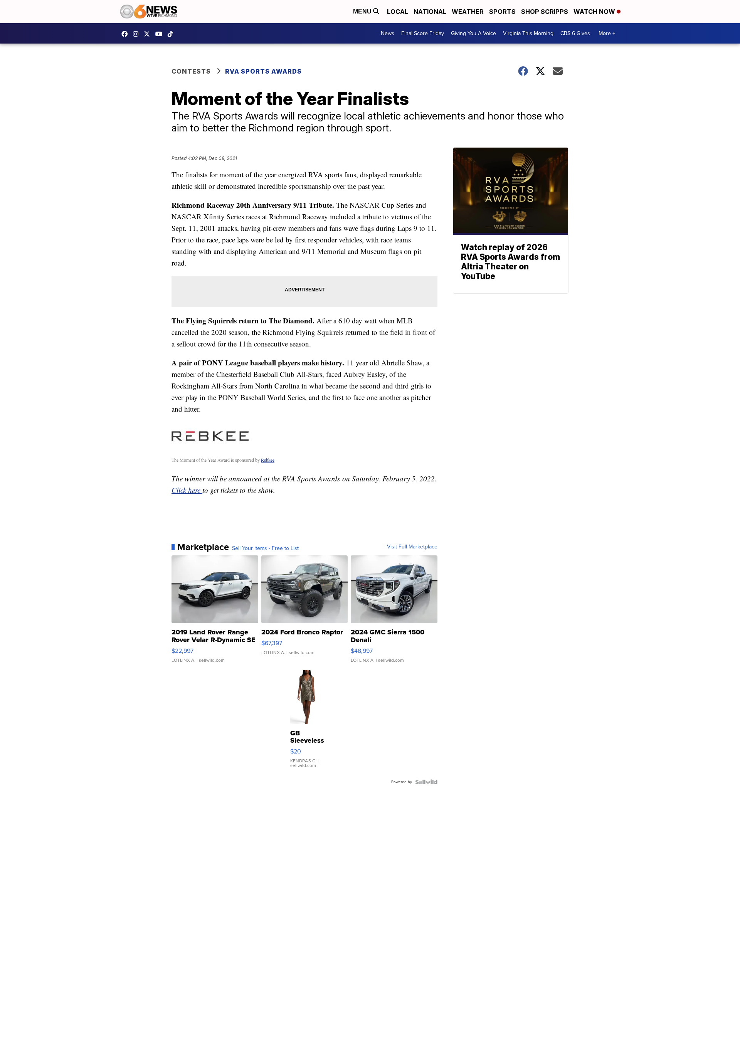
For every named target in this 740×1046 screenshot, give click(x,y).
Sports (502, 11)
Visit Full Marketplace (412, 547)
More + (607, 33)
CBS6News (126, 34)
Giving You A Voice (473, 33)
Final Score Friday (422, 33)
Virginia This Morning (528, 33)
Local (397, 11)
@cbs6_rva (172, 34)
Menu (363, 11)
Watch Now (595, 11)
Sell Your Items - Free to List (265, 548)
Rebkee (267, 460)
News (387, 33)
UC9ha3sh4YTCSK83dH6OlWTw (160, 34)
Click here (187, 490)
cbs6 (137, 34)
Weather (468, 11)
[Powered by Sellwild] (426, 782)
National (430, 11)
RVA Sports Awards (263, 71)
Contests (191, 71)
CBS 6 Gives (575, 33)
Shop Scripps (544, 11)
